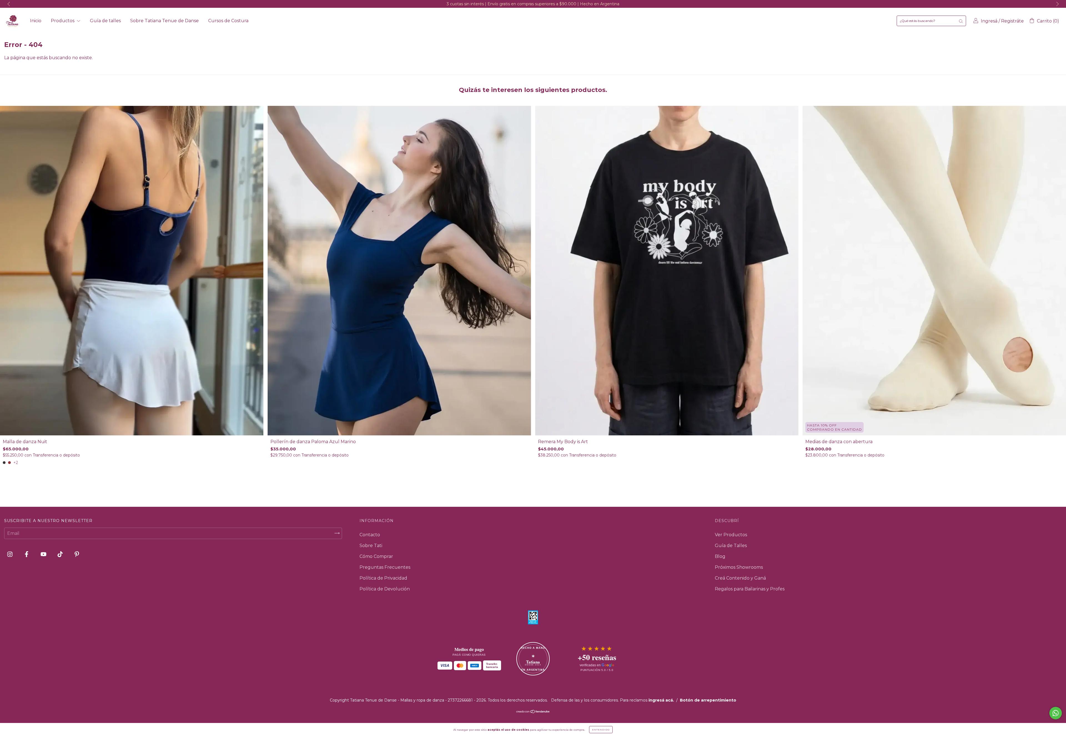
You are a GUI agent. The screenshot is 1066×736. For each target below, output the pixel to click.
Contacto (369, 534)
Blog (720, 556)
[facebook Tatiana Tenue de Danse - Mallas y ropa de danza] (27, 554)
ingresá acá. (661, 700)
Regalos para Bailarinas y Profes (750, 589)
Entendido (601, 729)
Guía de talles (105, 20)
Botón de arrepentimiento (708, 700)
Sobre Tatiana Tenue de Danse (164, 20)
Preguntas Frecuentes (384, 567)
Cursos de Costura (228, 20)
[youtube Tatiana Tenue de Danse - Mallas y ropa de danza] (44, 554)
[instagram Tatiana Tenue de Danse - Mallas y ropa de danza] (10, 554)
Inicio (35, 20)
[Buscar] (961, 21)
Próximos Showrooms (739, 567)
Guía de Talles (731, 545)
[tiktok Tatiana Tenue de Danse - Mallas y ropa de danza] (60, 554)
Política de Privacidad (383, 578)
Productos (63, 20)
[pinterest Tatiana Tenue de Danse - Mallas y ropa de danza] (76, 554)
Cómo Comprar (376, 556)
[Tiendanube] (533, 712)
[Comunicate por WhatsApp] (1055, 713)
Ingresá (989, 21)
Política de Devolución (384, 589)
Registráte (1012, 21)
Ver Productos (731, 534)
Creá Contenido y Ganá (740, 578)
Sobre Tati (370, 545)
